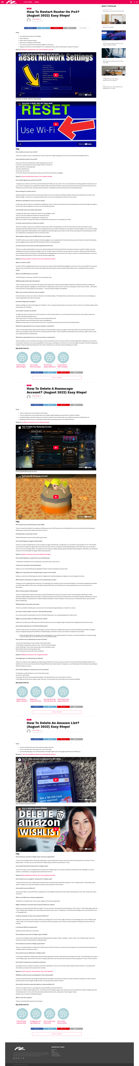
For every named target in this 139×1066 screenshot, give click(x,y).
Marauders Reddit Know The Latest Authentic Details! (37, 49)
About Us (54, 1049)
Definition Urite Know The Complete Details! (34, 654)
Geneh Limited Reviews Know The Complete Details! (36, 176)
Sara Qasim (37, 19)
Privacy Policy (55, 1054)
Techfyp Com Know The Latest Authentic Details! (36, 554)
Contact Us (55, 1052)
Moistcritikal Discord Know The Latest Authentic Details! (38, 875)
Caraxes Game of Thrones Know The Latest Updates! (37, 971)
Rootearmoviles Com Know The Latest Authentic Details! (38, 259)
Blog (53, 1051)
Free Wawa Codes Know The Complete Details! (35, 422)
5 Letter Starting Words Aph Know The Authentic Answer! (38, 754)
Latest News (28, 2)
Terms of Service (56, 1055)
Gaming (36, 2)
